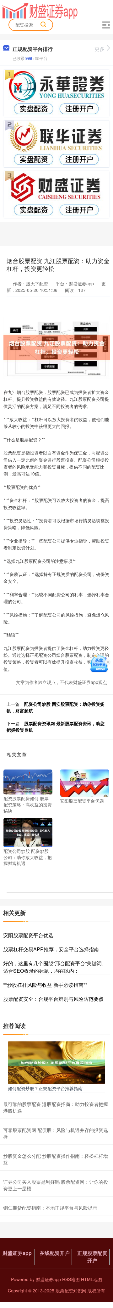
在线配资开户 (55, 1252)
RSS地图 (71, 1279)
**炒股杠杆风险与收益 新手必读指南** (45, 984)
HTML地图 (91, 1279)
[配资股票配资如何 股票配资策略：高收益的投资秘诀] (27, 781)
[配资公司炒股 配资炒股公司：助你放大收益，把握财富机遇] (27, 832)
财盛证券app (17, 1252)
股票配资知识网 (71, 1290)
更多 (99, 48)
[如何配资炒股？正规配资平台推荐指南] (56, 1062)
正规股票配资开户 (92, 1256)
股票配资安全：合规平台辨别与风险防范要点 (53, 998)
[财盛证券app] (39, 10)
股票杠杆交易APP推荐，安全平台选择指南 (51, 949)
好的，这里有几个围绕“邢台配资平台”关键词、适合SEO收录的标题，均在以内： (55, 967)
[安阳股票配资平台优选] (84, 782)
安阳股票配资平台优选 (28, 935)
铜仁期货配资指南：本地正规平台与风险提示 (50, 1207)
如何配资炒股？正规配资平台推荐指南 (45, 1088)
